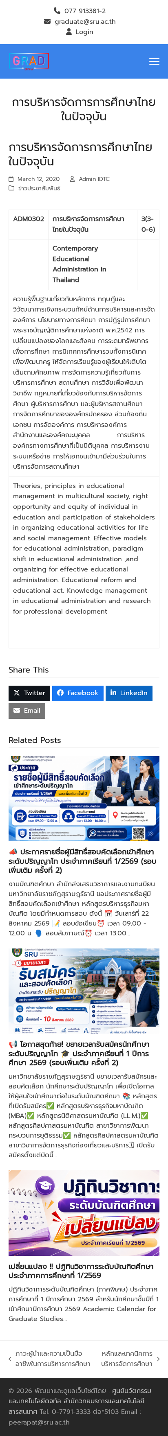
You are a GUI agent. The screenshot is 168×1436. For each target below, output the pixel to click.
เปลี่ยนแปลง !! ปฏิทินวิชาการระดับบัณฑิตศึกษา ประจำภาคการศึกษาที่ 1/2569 (81, 1271)
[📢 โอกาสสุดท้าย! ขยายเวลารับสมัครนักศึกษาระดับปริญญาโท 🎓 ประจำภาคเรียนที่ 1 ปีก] (84, 991)
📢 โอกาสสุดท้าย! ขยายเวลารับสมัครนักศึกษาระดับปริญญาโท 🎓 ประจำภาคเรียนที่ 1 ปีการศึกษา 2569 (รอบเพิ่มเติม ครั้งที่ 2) (79, 1053)
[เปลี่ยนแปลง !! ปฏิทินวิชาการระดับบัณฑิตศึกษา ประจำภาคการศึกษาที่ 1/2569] (84, 1213)
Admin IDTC (94, 179)
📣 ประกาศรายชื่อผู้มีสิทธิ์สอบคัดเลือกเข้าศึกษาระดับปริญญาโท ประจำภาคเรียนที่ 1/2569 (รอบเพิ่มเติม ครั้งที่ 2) (83, 861)
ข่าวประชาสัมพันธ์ (39, 188)
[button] (154, 61)
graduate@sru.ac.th (85, 22)
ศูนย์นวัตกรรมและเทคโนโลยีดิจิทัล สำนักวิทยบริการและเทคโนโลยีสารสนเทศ (80, 1401)
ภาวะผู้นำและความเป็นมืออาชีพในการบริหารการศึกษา (50, 1359)
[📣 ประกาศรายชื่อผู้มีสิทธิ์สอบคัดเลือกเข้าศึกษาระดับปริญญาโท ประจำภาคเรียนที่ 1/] (84, 798)
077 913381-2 (85, 11)
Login (84, 32)
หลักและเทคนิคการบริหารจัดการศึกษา (126, 1359)
